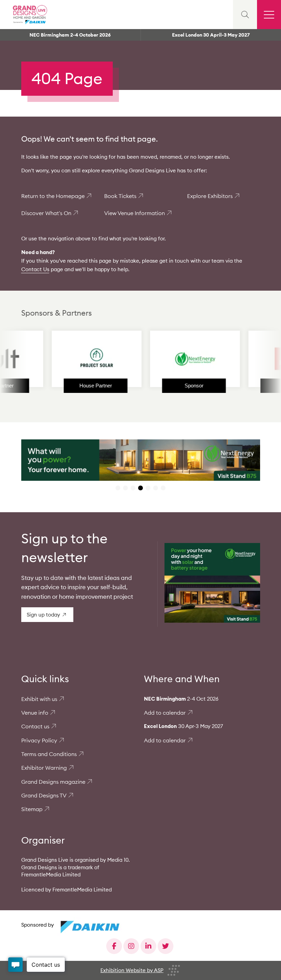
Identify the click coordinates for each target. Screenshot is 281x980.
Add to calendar (165, 712)
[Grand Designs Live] (29, 14)
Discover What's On (46, 213)
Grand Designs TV (43, 795)
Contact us (35, 726)
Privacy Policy (39, 740)
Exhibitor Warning (44, 767)
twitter (165, 946)
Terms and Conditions (49, 754)
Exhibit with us (39, 699)
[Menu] (269, 14)
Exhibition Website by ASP (131, 970)
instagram (131, 946)
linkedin (148, 946)
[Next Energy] (176, 358)
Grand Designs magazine (53, 781)
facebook (114, 946)
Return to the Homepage (53, 196)
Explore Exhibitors (210, 196)
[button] (117, 488)
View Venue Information (134, 213)
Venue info (34, 712)
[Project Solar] (77, 358)
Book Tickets (120, 196)
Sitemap (31, 809)
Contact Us (35, 269)
